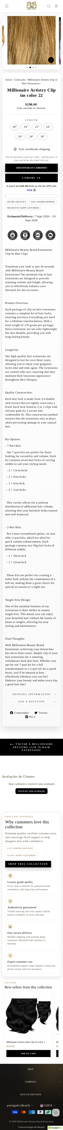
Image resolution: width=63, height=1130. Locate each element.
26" (20, 136)
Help (31, 1069)
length (31, 120)
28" (31, 136)
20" (26, 126)
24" (48, 126)
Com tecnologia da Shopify (31, 1127)
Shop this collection (28, 864)
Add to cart (28, 1053)
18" (15, 126)
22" (37, 126)
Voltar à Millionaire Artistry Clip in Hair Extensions (33, 747)
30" (42, 136)
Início (9, 79)
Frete (19, 108)
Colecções (20, 79)
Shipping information (31, 694)
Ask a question (31, 701)
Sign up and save (30, 1094)
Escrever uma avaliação (31, 791)
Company (30, 1082)
